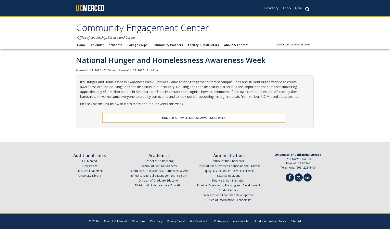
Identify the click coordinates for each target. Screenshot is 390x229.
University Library (89, 175)
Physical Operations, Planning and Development (228, 185)
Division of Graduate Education (159, 180)
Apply (287, 8)
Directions (138, 221)
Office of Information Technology (228, 200)
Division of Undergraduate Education (159, 185)
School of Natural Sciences (159, 166)
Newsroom (89, 166)
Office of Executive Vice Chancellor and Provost (228, 166)
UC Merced (89, 161)
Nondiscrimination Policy (270, 221)
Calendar (97, 45)
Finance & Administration (228, 180)
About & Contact (236, 45)
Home (81, 45)
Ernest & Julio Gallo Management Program (159, 175)
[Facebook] (290, 178)
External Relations (228, 175)
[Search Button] (307, 9)
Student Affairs (228, 190)
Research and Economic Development (228, 195)
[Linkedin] (307, 178)
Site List (296, 221)
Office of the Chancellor (228, 161)
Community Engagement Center (142, 29)
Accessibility (241, 221)
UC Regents (220, 221)
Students (115, 45)
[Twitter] (298, 177)
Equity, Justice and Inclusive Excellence (229, 171)
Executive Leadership (89, 171)
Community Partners (168, 45)
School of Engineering (159, 161)
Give (298, 8)
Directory (271, 8)
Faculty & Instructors (203, 45)
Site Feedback (199, 221)
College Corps (137, 45)
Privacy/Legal (176, 221)
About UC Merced (115, 221)
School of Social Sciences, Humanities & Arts (159, 171)
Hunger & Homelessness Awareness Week (194, 118)
